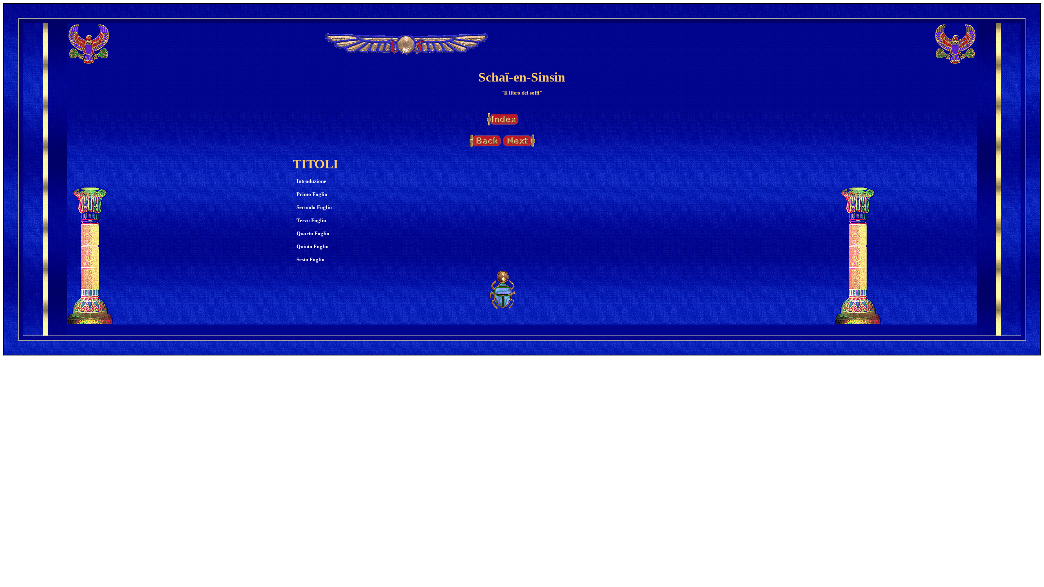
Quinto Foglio (312, 246)
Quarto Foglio (313, 233)
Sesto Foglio (310, 259)
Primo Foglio (311, 194)
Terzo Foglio (311, 220)
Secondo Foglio (314, 207)
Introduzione (311, 181)
